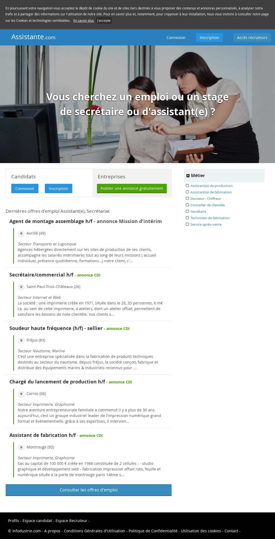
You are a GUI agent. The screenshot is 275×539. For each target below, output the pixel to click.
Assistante (33, 36)
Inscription (209, 37)
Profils (13, 520)
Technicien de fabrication (210, 217)
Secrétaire (198, 211)
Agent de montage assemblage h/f (50, 221)
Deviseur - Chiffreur (205, 198)
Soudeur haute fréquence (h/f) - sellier (56, 328)
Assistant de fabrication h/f (42, 435)
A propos (52, 530)
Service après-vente (206, 224)
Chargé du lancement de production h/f (57, 381)
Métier (198, 175)
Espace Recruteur (72, 520)
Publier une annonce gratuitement (132, 188)
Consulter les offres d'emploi (89, 490)
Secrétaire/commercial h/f (41, 274)
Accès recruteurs (252, 37)
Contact (232, 530)
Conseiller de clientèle (207, 205)
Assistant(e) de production (211, 185)
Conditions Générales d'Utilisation (94, 530)
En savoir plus (83, 20)
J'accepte (104, 20)
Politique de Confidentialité (153, 530)
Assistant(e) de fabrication (211, 192)
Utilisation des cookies (201, 530)
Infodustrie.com (26, 530)
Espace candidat (37, 520)
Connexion (176, 37)
